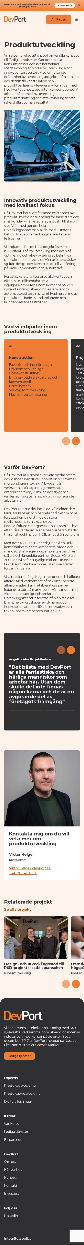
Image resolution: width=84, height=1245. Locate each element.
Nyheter (11, 1178)
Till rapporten (63, 6)
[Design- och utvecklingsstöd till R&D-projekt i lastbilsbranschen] (36, 937)
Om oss (10, 1162)
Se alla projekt (17, 909)
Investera (11, 1194)
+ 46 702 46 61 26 (23, 873)
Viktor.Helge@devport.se (30, 868)
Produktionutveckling (22, 1094)
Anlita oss (58, 19)
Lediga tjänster (19, 1056)
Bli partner (13, 1140)
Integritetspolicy (17, 1238)
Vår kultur (12, 1124)
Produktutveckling (20, 1086)
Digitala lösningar (18, 1101)
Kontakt (10, 1186)
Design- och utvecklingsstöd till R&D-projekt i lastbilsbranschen (34, 966)
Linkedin (11, 1216)
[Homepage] (15, 19)
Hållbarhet (13, 1170)
